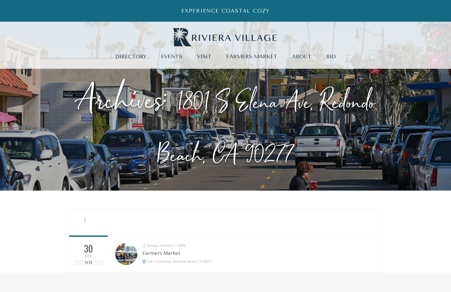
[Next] (85, 220)
